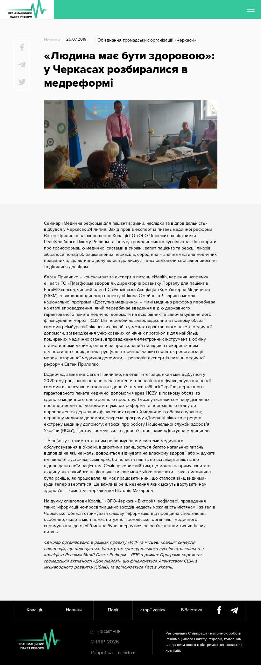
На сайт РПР (109, 631)
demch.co (126, 652)
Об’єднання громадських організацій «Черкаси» (146, 40)
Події (113, 610)
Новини (52, 40)
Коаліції (34, 610)
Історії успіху (152, 610)
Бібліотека (191, 610)
